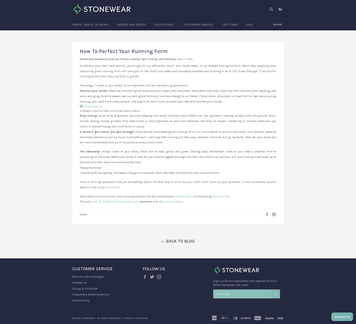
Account (277, 24)
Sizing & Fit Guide (85, 288)
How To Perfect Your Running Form (115, 201)
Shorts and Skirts (131, 24)
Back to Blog (180, 241)
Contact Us (79, 282)
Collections (164, 24)
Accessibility (80, 300)
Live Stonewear (173, 201)
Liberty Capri (183, 196)
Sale (249, 24)
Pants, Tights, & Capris (90, 24)
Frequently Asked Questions (91, 294)
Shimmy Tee (220, 196)
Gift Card (230, 24)
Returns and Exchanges (88, 276)
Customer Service (199, 24)
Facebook (112, 187)
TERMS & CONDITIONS (136, 318)
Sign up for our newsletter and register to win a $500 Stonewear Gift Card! (245, 283)
